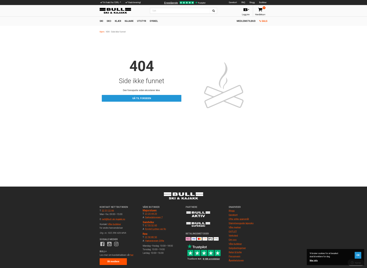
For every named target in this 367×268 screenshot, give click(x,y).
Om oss (233, 239)
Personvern (234, 256)
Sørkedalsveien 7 (154, 217)
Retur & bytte (235, 252)
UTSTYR (141, 21)
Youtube (109, 244)
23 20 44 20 (151, 213)
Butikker (263, 2)
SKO (109, 21)
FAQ (243, 2)
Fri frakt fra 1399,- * (112, 2)
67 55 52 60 (151, 225)
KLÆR (118, 21)
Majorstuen (149, 210)
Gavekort (233, 2)
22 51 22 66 (108, 210)
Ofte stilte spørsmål (239, 219)
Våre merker (235, 227)
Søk (213, 11)
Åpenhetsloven (236, 260)
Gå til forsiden (141, 98)
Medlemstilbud (246, 21)
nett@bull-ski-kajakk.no (113, 219)
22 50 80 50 (151, 237)
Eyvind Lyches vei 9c (155, 229)
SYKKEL (154, 21)
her (131, 255)
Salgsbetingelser (237, 248)
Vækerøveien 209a (154, 240)
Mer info (314, 260)
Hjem (102, 32)
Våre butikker (114, 224)
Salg (263, 21)
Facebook (102, 244)
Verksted (233, 235)
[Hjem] (115, 11)
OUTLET (233, 231)
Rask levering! (134, 2)
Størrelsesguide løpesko (241, 223)
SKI (101, 21)
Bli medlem (113, 261)
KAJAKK (129, 21)
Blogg (252, 2)
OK (358, 255)
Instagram (116, 244)
